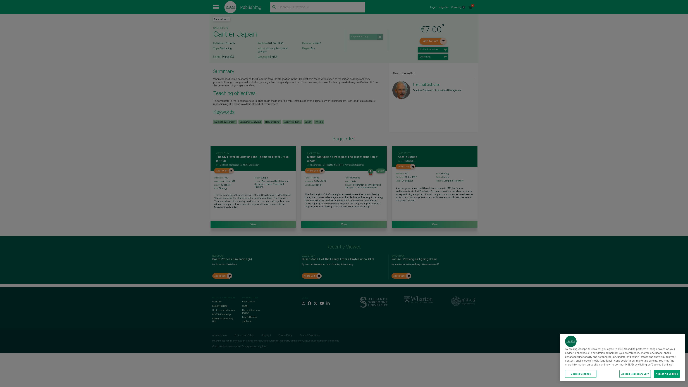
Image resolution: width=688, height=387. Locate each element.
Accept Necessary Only (635, 373)
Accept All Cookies (667, 373)
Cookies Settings (581, 373)
